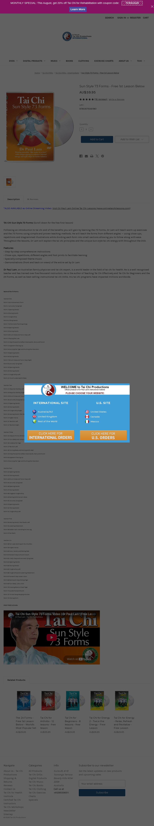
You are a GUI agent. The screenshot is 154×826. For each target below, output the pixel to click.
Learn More (78, 9)
